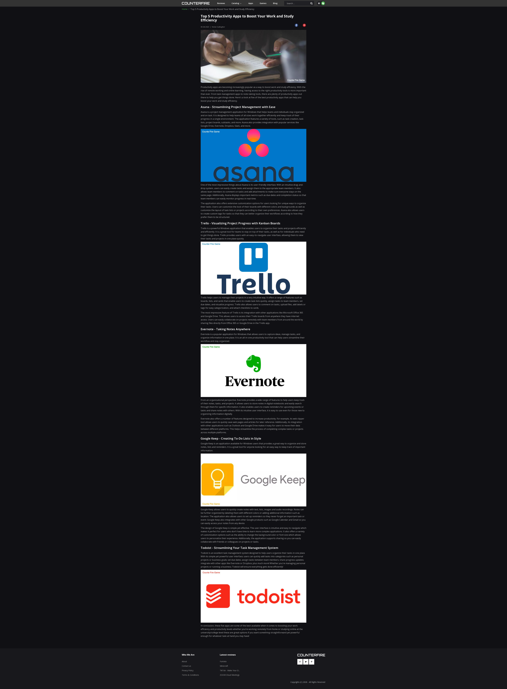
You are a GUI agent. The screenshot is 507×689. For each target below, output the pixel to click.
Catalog (236, 3)
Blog (275, 3)
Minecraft (224, 666)
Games (263, 3)
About (184, 661)
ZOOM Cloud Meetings (230, 675)
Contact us (186, 666)
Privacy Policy (187, 670)
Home (184, 9)
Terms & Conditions (190, 675)
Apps (250, 3)
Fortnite (223, 661)
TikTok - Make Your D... (230, 670)
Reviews (221, 3)
